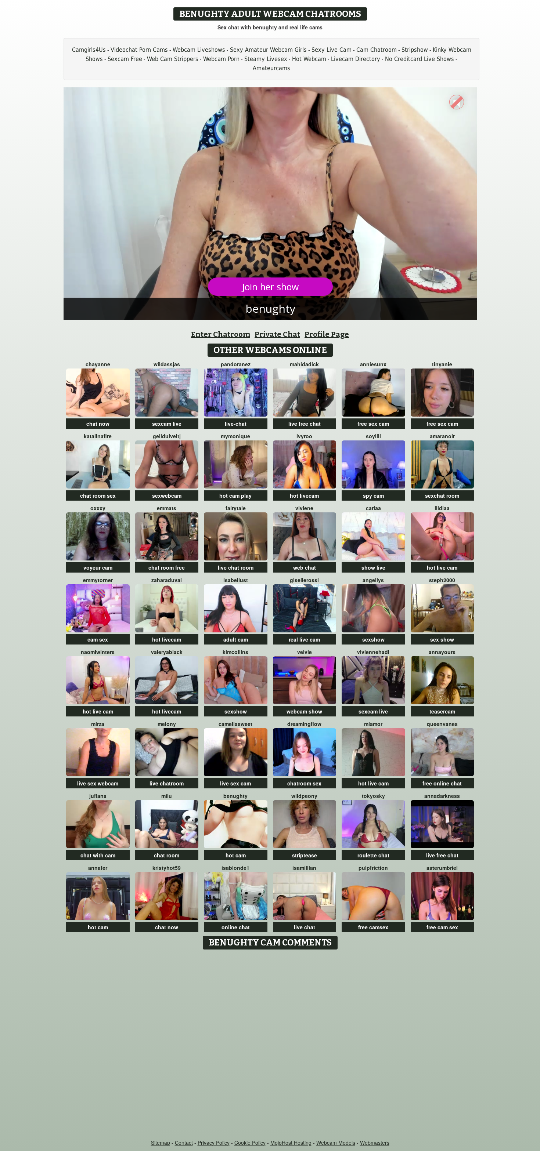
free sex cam (373, 423)
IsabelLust (235, 580)
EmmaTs (166, 508)
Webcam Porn (221, 58)
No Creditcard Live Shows (419, 58)
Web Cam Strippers (172, 58)
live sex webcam (97, 783)
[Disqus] (270, 1045)
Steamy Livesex (265, 58)
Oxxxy (97, 508)
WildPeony (304, 795)
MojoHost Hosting (291, 1142)
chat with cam (97, 855)
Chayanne (98, 364)
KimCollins (235, 652)
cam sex (97, 639)
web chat (304, 567)
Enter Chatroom (220, 334)
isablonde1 (235, 867)
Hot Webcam (309, 58)
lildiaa (442, 508)
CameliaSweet (235, 723)
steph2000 (442, 580)
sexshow (373, 639)
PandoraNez (236, 364)
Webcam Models (335, 1142)
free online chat (442, 783)
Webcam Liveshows (199, 49)
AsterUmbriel (442, 867)
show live (373, 567)
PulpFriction (373, 867)
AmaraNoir (442, 436)
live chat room (235, 567)
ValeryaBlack (167, 652)
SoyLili (373, 436)
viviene (304, 508)
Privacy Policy (214, 1142)
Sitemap (160, 1142)
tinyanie (442, 364)
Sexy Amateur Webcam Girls (268, 49)
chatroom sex (304, 783)
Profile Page (327, 334)
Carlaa (373, 508)
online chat (236, 927)
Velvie (304, 652)
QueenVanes (442, 723)
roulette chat (373, 855)
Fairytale (236, 508)
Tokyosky (373, 795)
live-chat (235, 423)
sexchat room (442, 495)
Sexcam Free (125, 58)
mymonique (235, 436)
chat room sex (98, 495)
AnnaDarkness (442, 795)
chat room (166, 855)
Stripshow (415, 49)
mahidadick (304, 364)
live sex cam (235, 783)
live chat (304, 927)
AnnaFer (97, 867)
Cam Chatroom (376, 49)
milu (166, 795)
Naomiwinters (98, 652)
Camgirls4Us (89, 49)
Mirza (97, 723)
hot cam (236, 855)
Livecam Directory (355, 58)
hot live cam (442, 567)
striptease (304, 855)
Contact (184, 1142)
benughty (235, 795)
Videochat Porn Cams (139, 49)
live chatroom (167, 783)
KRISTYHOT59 (166, 867)
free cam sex (442, 927)
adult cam (235, 639)
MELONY (167, 723)
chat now (97, 423)
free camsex (373, 927)
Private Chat (277, 334)
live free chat (304, 423)
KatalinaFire (98, 436)
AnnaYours (442, 652)
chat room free (166, 567)
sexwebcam (166, 495)
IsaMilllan (304, 867)
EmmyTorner (98, 580)
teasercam (442, 711)
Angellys (373, 580)
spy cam (373, 495)
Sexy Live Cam (332, 49)
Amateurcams (271, 68)
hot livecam (304, 495)
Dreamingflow (304, 723)
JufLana (98, 795)
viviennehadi (373, 652)
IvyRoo (304, 436)
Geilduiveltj (167, 436)
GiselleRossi (304, 580)
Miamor (373, 723)
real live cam (304, 639)
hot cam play (235, 495)
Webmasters (374, 1142)
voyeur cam (97, 567)
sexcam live (166, 423)
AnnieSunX (373, 364)
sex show (442, 639)
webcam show (304, 711)
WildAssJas (167, 364)
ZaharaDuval (166, 580)
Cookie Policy (250, 1142)
